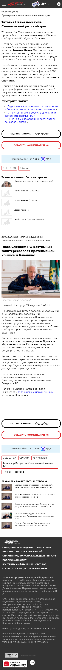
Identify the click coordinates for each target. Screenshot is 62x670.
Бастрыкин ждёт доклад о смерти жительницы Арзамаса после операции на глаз (34, 516)
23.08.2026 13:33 (10, 237)
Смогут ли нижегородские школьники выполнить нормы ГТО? (30, 114)
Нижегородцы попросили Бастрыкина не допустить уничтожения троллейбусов (34, 505)
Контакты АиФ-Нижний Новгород (24, 564)
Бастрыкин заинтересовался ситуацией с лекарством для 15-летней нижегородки (33, 486)
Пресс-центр (43, 547)
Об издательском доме (17, 547)
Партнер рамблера (28, 655)
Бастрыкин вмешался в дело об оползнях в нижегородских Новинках (34, 495)
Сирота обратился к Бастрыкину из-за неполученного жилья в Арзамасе (32, 524)
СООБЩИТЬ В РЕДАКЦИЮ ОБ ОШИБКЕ (24, 568)
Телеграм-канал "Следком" (16, 300)
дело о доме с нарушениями (35, 392)
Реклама (8, 551)
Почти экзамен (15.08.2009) (27, 200)
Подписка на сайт (14, 560)
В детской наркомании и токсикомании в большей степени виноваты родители (31, 108)
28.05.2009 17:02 (10, 12)
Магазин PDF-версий (29, 551)
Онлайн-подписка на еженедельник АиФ (29, 555)
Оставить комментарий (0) (31, 145)
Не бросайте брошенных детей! (29, 219)
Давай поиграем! (22, 210)
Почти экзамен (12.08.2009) (27, 191)
